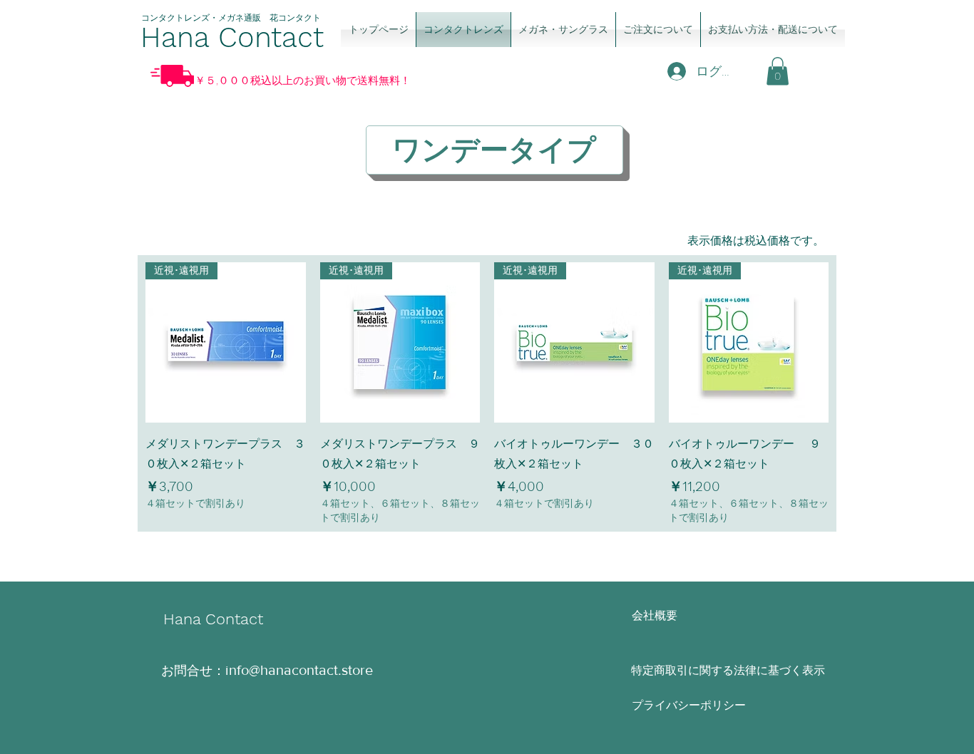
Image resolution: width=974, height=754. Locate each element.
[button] (777, 71)
